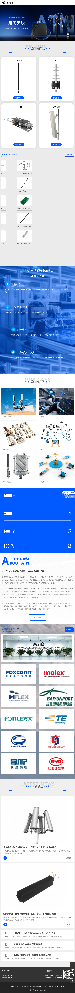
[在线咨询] (72, 969)
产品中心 (4, 975)
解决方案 (4, 977)
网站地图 (44, 990)
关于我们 (10, 975)
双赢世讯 (38, 990)
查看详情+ (38, 617)
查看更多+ (18, 98)
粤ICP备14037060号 (58, 986)
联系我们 (10, 977)
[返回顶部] (72, 981)
